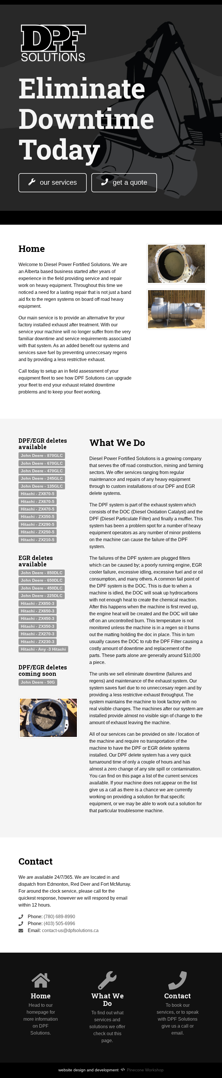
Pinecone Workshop (145, 1070)
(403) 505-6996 (59, 923)
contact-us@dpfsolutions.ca (70, 930)
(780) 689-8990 (59, 916)
